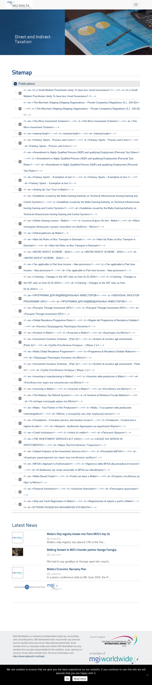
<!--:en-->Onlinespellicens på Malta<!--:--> (46, 233)
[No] (147, 675)
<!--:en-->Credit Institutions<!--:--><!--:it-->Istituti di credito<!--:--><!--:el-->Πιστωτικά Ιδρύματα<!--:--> (77, 432)
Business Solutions (33, 36)
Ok (67, 678)
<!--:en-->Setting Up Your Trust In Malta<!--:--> (49, 189)
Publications (27, 83)
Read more (80, 678)
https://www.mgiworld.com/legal (28, 656)
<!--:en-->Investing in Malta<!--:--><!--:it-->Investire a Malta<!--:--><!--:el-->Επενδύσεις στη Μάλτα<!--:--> (80, 388)
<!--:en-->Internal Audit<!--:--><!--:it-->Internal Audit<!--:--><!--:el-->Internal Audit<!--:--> (70, 133)
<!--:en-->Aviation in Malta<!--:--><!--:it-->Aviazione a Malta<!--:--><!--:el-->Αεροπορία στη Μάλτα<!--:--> (79, 332)
